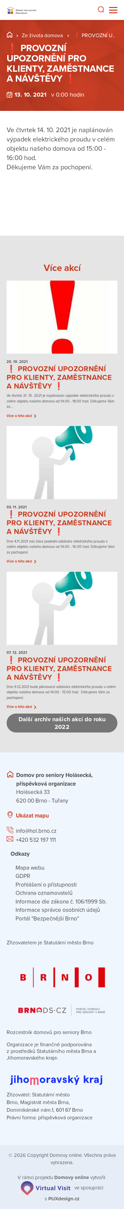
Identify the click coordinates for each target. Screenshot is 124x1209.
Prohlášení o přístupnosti (46, 884)
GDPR (23, 876)
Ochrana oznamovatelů (44, 893)
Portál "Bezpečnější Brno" (47, 918)
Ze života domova (42, 35)
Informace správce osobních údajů (58, 910)
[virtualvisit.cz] (45, 1188)
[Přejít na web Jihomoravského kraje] (62, 1075)
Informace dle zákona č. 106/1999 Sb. (61, 901)
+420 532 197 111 (36, 839)
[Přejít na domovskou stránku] (21, 10)
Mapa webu (30, 867)
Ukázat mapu (32, 815)
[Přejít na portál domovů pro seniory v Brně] (62, 986)
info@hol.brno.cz (36, 830)
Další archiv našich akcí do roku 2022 (62, 723)
